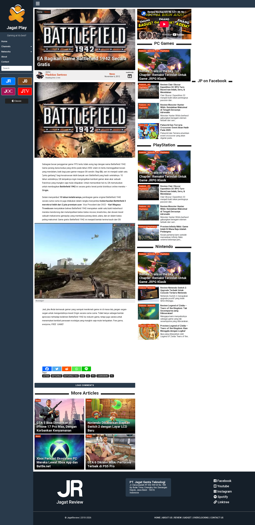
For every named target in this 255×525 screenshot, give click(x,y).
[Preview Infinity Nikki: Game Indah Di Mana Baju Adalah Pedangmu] (148, 240)
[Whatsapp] (76, 369)
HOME (157, 517)
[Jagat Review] (8, 83)
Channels (5, 46)
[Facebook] (47, 369)
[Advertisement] (85, 346)
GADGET (187, 517)
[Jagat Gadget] (25, 83)
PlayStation (164, 51)
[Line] (86, 369)
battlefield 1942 (71, 376)
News (47, 12)
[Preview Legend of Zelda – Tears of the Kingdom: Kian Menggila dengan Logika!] (148, 339)
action (46, 376)
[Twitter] (56, 369)
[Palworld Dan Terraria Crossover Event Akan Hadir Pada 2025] (148, 138)
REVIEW (177, 517)
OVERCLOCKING (201, 517)
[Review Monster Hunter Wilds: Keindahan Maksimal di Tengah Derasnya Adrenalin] (148, 118)
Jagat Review (69, 502)
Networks (6, 51)
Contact (5, 62)
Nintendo (151, 51)
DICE (82, 376)
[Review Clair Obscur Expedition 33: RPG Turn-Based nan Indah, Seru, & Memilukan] (148, 98)
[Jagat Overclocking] (8, 93)
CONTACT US (216, 517)
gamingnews (102, 376)
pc (112, 376)
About (4, 56)
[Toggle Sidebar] (38, 3)
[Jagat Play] (70, 498)
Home (4, 41)
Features (142, 51)
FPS (93, 376)
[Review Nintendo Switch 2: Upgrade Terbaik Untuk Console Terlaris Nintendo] (148, 301)
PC (157, 51)
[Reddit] (66, 369)
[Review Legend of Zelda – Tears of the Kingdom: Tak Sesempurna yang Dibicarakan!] (148, 319)
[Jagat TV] (25, 93)
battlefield (56, 376)
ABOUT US (167, 517)
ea (88, 376)
